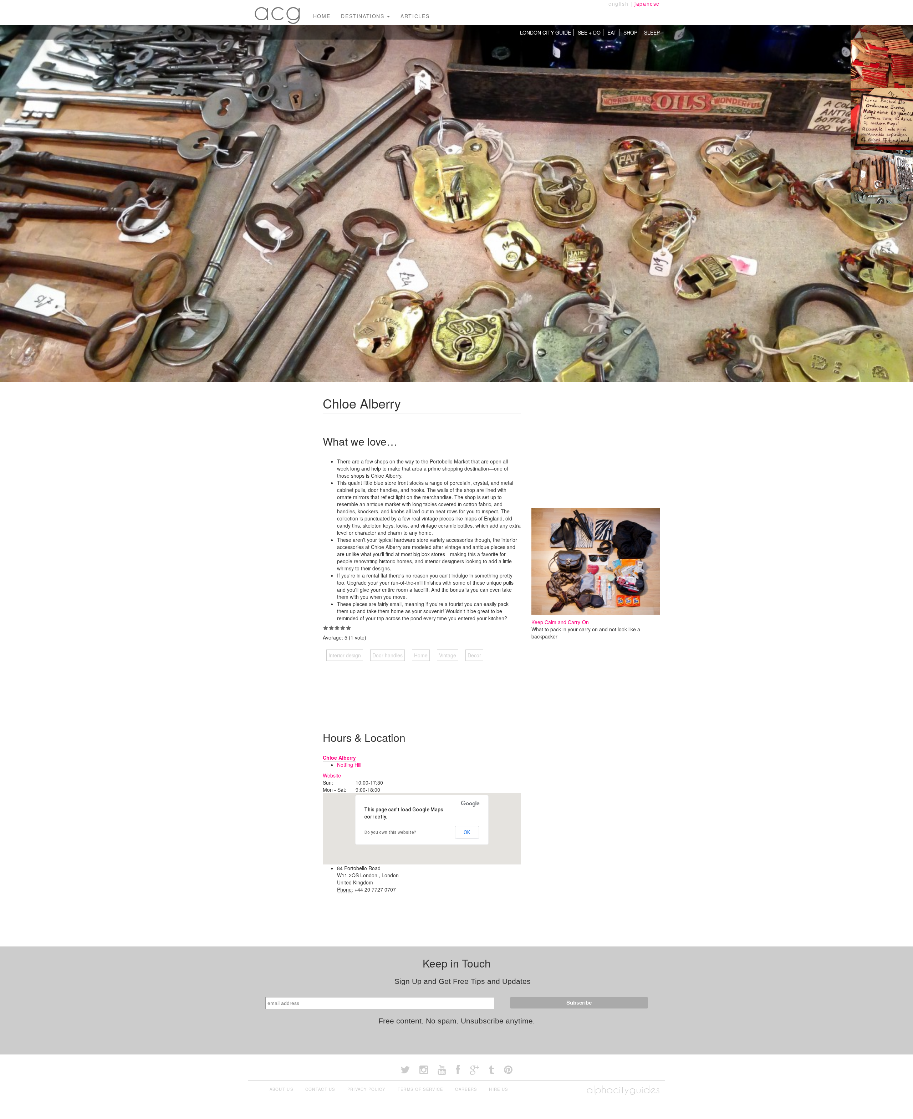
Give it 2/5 (331, 627)
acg (277, 10)
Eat (612, 32)
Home (321, 16)
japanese (647, 3)
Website (332, 775)
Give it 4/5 (343, 627)
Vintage (447, 655)
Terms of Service (420, 1089)
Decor (474, 655)
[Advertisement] (452, 689)
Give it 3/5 (337, 627)
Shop (630, 32)
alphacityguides (623, 1089)
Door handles (387, 655)
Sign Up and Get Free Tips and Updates (462, 981)
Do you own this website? (390, 832)
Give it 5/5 (348, 627)
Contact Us (320, 1089)
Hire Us (498, 1089)
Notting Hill (349, 764)
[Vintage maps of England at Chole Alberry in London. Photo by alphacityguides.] (882, 55)
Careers (466, 1089)
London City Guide (545, 32)
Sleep (652, 32)
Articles (415, 16)
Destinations (363, 16)
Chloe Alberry (339, 757)
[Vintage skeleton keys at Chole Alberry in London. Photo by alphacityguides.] (882, 180)
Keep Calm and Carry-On (560, 622)
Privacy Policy (366, 1089)
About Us (281, 1089)
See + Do (589, 32)
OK (467, 832)
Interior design (344, 655)
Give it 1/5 (325, 627)
